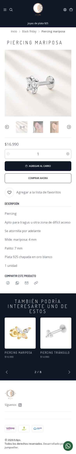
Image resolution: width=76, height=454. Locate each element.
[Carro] (71, 10)
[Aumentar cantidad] (68, 154)
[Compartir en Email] (26, 283)
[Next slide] (68, 127)
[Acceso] (65, 10)
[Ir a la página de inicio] (38, 10)
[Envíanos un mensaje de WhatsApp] (68, 446)
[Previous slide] (8, 127)
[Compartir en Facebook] (8, 283)
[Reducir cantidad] (8, 154)
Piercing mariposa (18, 352)
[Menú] (5, 10)
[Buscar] (10, 10)
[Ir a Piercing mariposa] (20, 333)
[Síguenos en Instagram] (20, 405)
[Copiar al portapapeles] (36, 283)
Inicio (14, 31)
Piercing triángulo (55, 352)
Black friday (29, 31)
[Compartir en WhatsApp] (17, 283)
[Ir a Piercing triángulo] (55, 333)
